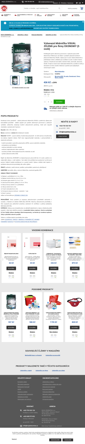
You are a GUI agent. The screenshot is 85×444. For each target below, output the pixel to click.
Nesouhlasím (55, 440)
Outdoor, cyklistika (77, 15)
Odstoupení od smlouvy (24, 399)
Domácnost (72, 76)
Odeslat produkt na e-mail (21, 87)
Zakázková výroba (23, 397)
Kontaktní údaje (22, 382)
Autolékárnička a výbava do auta (25, 15)
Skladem (11, 273)
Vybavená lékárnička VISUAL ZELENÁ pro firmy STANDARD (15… (11, 314)
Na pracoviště (59, 76)
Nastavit (14, 439)
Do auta (66, 76)
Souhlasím (67, 440)
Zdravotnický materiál (51, 15)
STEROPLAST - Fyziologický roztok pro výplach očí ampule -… (53, 255)
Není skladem (54, 332)
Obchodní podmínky (23, 384)
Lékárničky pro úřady (58, 371)
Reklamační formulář (23, 387)
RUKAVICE (10, 222)
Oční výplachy (39, 15)
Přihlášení (64, 3)
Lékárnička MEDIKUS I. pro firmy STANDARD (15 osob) (32, 313)
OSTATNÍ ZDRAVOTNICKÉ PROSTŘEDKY (26, 222)
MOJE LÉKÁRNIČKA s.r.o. (7, 35)
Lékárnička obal (46, 397)
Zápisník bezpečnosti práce (11, 253)
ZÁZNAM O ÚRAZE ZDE (21, 195)
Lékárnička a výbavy (7, 15)
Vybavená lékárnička (36, 35)
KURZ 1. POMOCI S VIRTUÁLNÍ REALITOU (21, 28)
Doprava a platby (22, 392)
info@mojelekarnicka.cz (47, 1)
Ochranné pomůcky (48, 399)
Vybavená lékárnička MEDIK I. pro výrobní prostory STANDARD (53, 314)
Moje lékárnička (59, 72)
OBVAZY (15, 220)
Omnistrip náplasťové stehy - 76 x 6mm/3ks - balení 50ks (74, 254)
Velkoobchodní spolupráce (25, 394)
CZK (80, 3)
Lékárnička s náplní (26, 371)
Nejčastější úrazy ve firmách (33, 355)
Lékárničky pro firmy (51, 35)
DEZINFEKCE (8, 220)
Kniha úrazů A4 (32, 253)
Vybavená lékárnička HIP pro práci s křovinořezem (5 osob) (74, 313)
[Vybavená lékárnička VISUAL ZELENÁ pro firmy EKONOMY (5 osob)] (21, 58)
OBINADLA (21, 220)
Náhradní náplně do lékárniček (51, 394)
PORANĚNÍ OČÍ (29, 220)
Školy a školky (59, 78)
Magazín (55, 3)
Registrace (70, 3)
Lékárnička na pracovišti (53, 355)
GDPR (19, 389)
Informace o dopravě (56, 110)
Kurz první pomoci (65, 15)
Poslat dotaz (62, 136)
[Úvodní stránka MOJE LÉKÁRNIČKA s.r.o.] (4, 11)
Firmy (78, 76)
